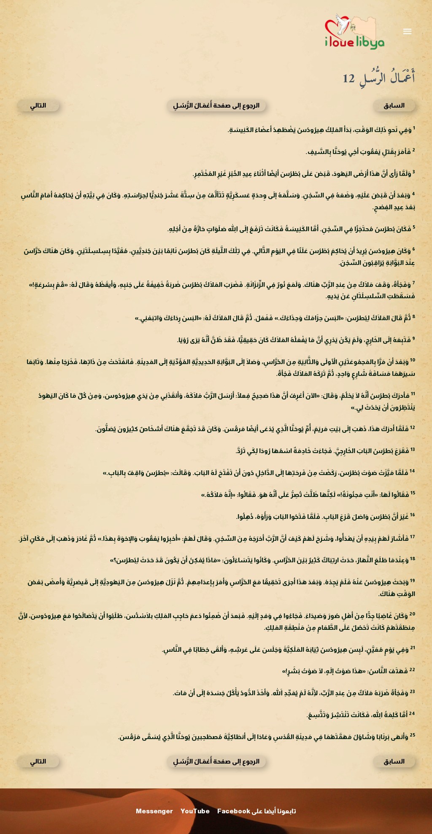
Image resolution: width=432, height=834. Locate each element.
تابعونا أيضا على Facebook (256, 811)
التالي (38, 105)
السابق (394, 105)
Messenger (154, 811)
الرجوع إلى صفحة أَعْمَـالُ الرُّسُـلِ (216, 105)
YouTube (195, 811)
